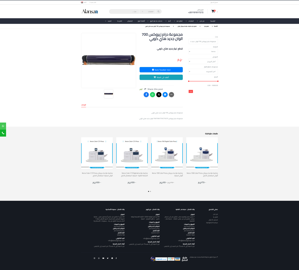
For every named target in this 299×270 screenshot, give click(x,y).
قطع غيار (179, 21)
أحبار (169, 21)
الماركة (215, 47)
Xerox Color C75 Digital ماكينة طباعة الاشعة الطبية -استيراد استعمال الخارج (134, 174)
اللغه (85, 2)
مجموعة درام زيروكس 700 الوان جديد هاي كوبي (157, 26)
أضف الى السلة (163, 77)
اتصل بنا (119, 21)
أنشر (141, 89)
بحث (216, 37)
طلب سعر (93, 2)
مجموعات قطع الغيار (211, 67)
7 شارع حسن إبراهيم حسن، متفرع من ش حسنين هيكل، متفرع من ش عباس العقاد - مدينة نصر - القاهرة (179, 218)
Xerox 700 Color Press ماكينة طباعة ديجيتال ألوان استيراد (167, 174)
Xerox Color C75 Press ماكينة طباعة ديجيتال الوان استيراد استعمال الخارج (97, 174)
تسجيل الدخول (214, 2)
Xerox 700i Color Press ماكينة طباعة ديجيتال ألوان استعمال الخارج (202, 174)
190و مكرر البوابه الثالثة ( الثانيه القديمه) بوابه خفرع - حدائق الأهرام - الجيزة (145, 217)
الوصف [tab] (83, 104)
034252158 (121, 235)
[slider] (188, 81)
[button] (214, 11)
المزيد (109, 21)
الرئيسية (212, 21)
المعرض (130, 21)
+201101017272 (189, 226)
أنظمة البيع (141, 21)
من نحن (202, 21)
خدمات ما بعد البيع (156, 21)
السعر (216, 77)
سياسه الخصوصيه (212, 222)
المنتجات (191, 21)
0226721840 (190, 235)
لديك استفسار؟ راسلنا (162, 69)
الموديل (215, 57)
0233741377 (155, 232)
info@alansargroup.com (186, 240)
